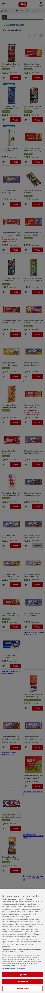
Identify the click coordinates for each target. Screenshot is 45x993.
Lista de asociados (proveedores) (14, 968)
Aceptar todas (22, 975)
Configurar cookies (22, 988)
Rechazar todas (22, 982)
